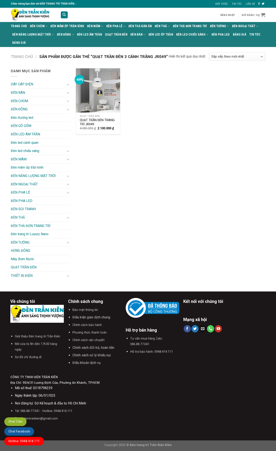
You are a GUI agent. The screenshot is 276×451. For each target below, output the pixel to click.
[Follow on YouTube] (218, 328)
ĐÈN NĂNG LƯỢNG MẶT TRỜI (31, 34)
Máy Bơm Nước (22, 259)
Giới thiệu (221, 3)
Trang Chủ (19, 26)
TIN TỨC (254, 34)
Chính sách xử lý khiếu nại (91, 355)
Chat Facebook (19, 431)
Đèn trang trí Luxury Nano (30, 234)
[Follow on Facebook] (259, 3)
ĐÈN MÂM (93, 26)
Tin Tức (237, 3)
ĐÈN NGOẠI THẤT (244, 26)
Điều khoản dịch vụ (86, 363)
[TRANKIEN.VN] (32, 15)
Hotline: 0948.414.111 (24, 441)
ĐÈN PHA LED (221, 34)
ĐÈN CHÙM (37, 26)
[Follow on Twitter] (263, 3)
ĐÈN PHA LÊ (114, 26)
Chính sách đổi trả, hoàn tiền (93, 348)
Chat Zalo (15, 421)
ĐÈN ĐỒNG (64, 34)
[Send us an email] (202, 328)
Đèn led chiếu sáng (190, 34)
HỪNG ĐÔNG (20, 251)
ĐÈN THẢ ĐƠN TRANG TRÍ (190, 26)
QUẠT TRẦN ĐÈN (116, 34)
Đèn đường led (22, 118)
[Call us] (210, 328)
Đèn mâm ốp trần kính (67, 26)
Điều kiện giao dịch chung (91, 317)
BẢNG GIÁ (239, 34)
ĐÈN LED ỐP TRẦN (161, 34)
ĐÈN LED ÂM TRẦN (89, 34)
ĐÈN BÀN (136, 34)
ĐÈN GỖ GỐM (21, 126)
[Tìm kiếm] (64, 15)
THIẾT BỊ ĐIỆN (22, 276)
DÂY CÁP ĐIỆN (22, 84)
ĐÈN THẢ (161, 26)
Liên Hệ (250, 3)
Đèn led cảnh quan (24, 143)
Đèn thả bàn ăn (140, 26)
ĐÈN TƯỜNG (218, 26)
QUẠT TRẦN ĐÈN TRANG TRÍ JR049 (97, 122)
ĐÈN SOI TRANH (23, 209)
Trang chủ (22, 56)
